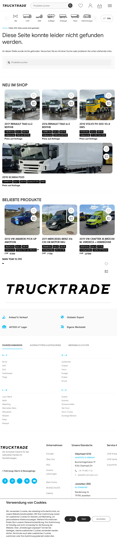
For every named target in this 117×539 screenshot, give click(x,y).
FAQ (48, 464)
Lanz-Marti (7, 397)
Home (4, 28)
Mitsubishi (6, 412)
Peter (4, 419)
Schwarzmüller (68, 404)
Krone (64, 381)
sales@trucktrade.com (88, 475)
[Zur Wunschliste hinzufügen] (34, 96)
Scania (64, 397)
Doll (4, 369)
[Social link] (5, 481)
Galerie (49, 493)
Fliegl (4, 377)
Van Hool (65, 408)
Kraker (64, 377)
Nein (84, 519)
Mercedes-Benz (9, 408)
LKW (27, 21)
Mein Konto (51, 482)
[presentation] (7, 18)
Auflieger (51, 21)
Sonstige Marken (69, 416)
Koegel (65, 373)
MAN (4, 400)
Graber (65, 365)
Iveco (64, 369)
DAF (4, 365)
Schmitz (65, 400)
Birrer (4, 362)
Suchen (70, 5)
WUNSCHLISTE (53, 487)
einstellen (101, 519)
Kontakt (50, 453)
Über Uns (50, 459)
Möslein (5, 416)
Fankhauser (7, 373)
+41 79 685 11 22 (85, 470)
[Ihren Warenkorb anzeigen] (100, 5)
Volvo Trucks (67, 412)
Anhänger (63, 21)
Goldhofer (66, 362)
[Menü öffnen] (109, 5)
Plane (75, 21)
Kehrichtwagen (87, 21)
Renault (5, 423)
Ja (70, 519)
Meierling (6, 404)
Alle (15, 21)
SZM (39, 21)
